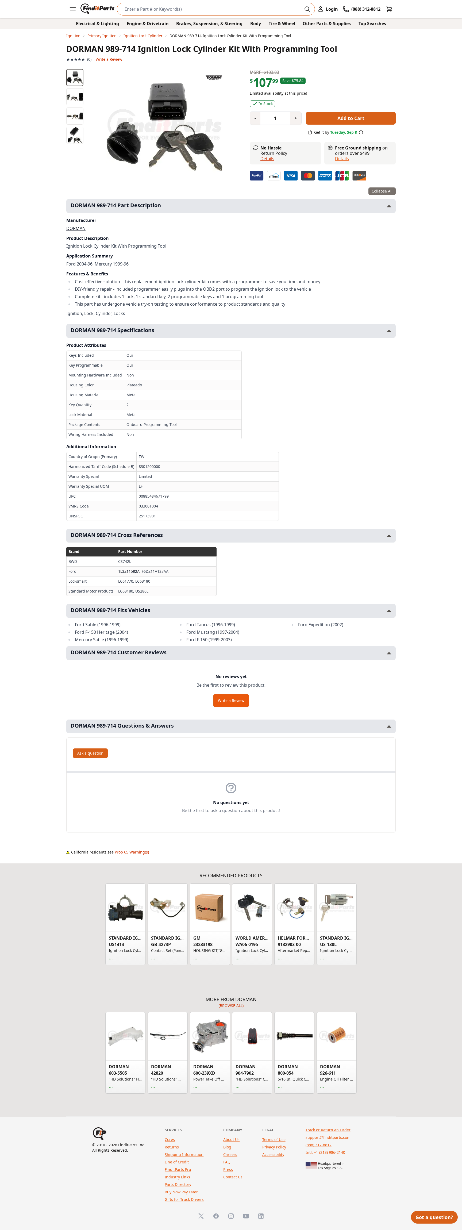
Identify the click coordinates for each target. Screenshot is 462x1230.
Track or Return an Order (328, 1129)
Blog (227, 1147)
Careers (230, 1154)
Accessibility (273, 1154)
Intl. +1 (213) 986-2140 (325, 1152)
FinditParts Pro (178, 1169)
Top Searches (372, 23)
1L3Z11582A (129, 571)
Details (267, 158)
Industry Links (177, 1176)
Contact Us (232, 1176)
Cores (170, 1139)
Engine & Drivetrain (148, 23)
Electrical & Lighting (97, 23)
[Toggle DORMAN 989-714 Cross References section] (389, 535)
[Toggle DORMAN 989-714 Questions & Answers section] (389, 726)
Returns (172, 1147)
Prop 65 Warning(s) (132, 852)
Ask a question (90, 753)
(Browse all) (231, 1005)
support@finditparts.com (328, 1137)
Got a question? (434, 1217)
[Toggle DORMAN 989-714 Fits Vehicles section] (389, 610)
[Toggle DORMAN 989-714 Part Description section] (389, 206)
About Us (231, 1139)
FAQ (226, 1161)
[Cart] (389, 9)
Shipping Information (184, 1154)
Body (255, 23)
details (342, 158)
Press (228, 1169)
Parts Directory (178, 1184)
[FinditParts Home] (98, 9)
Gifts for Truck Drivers (184, 1199)
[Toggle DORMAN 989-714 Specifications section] (389, 330)
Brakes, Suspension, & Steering (209, 23)
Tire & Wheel (282, 23)
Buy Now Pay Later (181, 1191)
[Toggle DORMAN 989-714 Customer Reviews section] (389, 653)
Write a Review (109, 59)
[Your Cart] (389, 9)
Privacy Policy (274, 1147)
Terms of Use (274, 1139)
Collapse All (382, 191)
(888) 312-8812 (319, 1144)
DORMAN (76, 228)
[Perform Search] (307, 9)
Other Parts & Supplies (327, 23)
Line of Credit (177, 1161)
